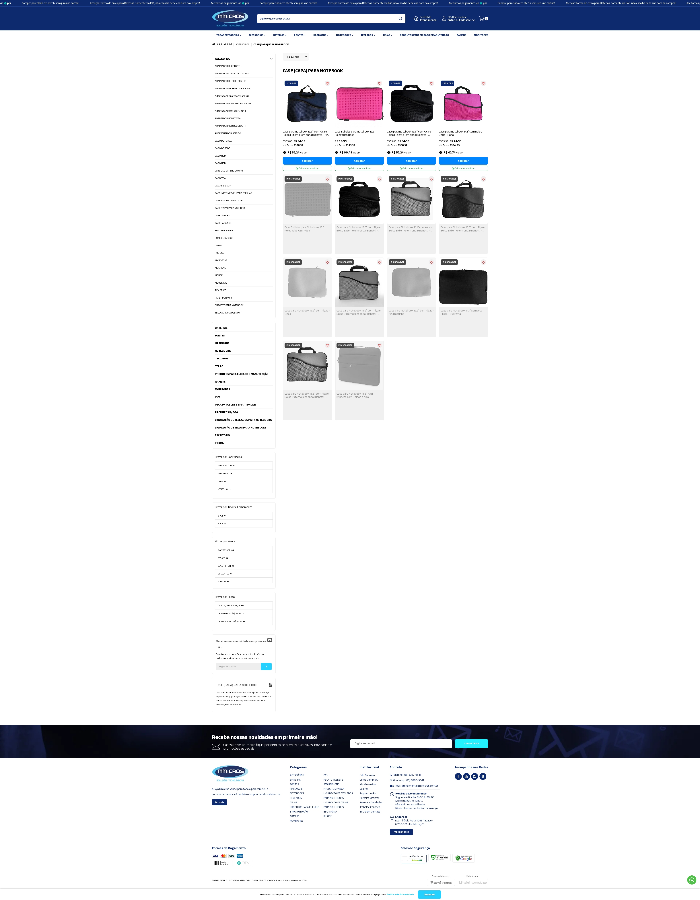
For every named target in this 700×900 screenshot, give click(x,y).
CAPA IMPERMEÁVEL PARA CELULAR (233, 193)
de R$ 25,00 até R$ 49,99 (231, 606)
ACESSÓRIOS (243, 44)
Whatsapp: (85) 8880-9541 (408, 780)
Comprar (307, 160)
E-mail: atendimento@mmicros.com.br (415, 785)
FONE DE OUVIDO (224, 237)
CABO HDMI (221, 155)
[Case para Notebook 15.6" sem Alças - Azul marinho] (411, 297)
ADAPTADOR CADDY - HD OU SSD (232, 73)
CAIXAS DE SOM (223, 185)
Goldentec (225, 574)
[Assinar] (266, 666)
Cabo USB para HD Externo (229, 170)
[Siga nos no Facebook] (458, 776)
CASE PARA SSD (223, 223)
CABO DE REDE (222, 148)
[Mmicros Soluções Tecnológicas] (230, 19)
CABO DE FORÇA (223, 140)
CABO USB (220, 163)
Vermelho (224, 489)
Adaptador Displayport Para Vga (232, 95)
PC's (326, 775)
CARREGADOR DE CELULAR (229, 200)
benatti (223, 558)
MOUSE (219, 275)
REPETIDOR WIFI (223, 297)
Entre (451, 20)
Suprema (223, 582)
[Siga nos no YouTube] (466, 776)
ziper (221, 516)
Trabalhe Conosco (370, 807)
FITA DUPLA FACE (224, 230)
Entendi (429, 894)
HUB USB (219, 252)
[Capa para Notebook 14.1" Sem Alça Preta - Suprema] (463, 297)
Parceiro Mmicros (370, 797)
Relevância (293, 56)
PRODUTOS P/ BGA (334, 788)
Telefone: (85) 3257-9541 (406, 774)
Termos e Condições (371, 802)
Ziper (221, 524)
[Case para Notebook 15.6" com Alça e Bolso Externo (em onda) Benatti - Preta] (411, 125)
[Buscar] (400, 18)
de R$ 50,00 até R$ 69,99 (231, 613)
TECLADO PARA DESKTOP (228, 312)
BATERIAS (295, 779)
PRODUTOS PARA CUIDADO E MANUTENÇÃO (304, 809)
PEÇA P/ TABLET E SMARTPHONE (333, 782)
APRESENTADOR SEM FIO (228, 133)
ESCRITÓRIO (330, 811)
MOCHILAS (220, 267)
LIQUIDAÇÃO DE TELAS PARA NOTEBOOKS (336, 805)
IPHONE (328, 816)
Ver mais (219, 802)
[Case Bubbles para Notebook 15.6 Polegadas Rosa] (359, 125)
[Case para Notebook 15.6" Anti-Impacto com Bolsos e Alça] (359, 380)
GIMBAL (219, 245)
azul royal (225, 474)
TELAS (293, 802)
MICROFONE (221, 260)
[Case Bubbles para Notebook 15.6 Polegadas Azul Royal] (307, 214)
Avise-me (307, 248)
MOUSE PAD (221, 282)
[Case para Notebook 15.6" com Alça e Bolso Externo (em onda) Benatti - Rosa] (359, 297)
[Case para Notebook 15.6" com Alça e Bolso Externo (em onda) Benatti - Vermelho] (463, 214)
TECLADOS (296, 797)
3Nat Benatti (226, 550)
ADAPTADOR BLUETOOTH (228, 66)
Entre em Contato (370, 811)
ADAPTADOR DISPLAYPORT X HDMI (233, 103)
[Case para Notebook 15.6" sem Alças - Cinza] (307, 297)
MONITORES (296, 820)
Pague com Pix (368, 793)
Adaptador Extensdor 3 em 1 (230, 110)
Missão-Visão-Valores (368, 786)
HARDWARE (296, 788)
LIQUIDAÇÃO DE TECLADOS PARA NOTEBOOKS (338, 795)
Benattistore (226, 566)
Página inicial (224, 44)
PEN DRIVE (220, 290)
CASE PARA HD (222, 215)
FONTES (294, 784)
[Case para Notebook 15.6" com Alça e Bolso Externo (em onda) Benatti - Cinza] (307, 380)
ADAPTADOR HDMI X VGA (228, 118)
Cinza (222, 481)
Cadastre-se (467, 20)
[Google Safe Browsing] (463, 858)
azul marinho (226, 466)
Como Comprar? (369, 779)
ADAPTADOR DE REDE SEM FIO (230, 81)
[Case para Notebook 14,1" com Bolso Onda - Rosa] (463, 125)
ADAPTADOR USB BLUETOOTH (230, 125)
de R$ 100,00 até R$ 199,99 (231, 621)
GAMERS (295, 816)
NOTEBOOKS (297, 793)
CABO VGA (220, 178)
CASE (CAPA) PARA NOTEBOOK (230, 208)
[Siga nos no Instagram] (474, 776)
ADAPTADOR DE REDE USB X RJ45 (232, 88)
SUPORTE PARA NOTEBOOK (229, 305)
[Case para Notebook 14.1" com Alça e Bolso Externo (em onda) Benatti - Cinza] (411, 214)
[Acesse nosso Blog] (482, 776)
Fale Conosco (367, 775)
